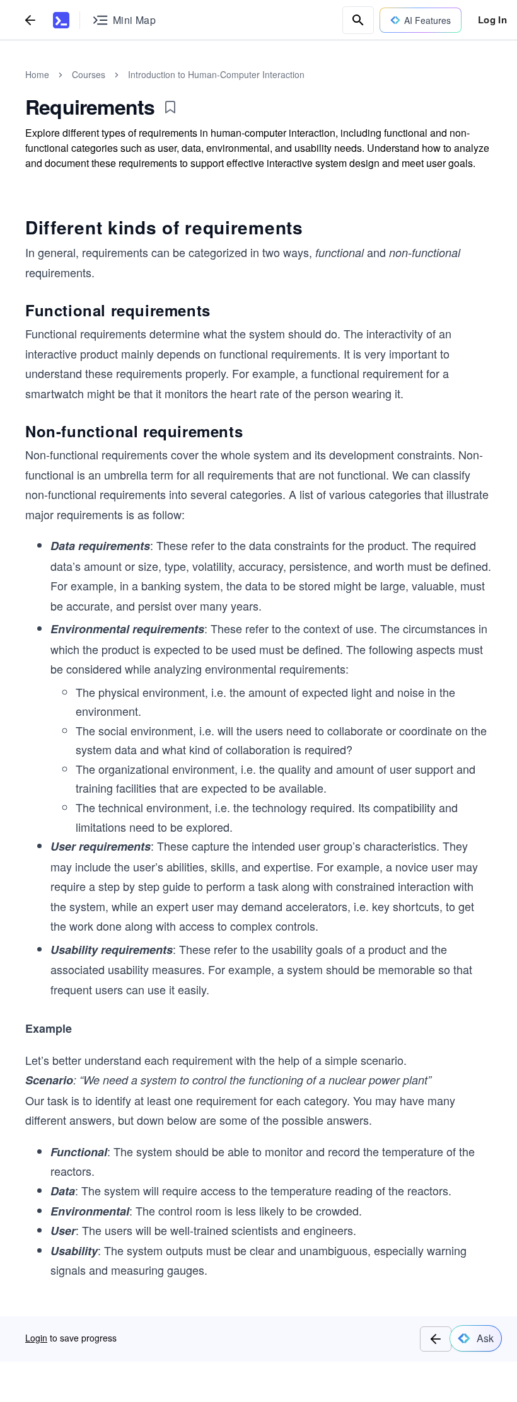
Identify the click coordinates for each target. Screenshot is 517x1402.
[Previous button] (435, 1339)
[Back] (30, 20)
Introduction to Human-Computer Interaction (216, 74)
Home (37, 74)
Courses (88, 74)
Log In (492, 19)
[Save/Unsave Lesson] (170, 107)
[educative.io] (61, 20)
